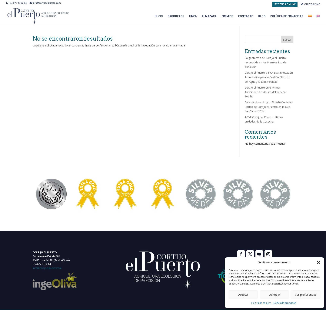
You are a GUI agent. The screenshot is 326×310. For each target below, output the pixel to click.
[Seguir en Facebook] (241, 254)
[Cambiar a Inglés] (318, 20)
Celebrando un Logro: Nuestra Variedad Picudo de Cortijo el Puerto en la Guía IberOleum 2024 (269, 106)
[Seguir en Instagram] (268, 254)
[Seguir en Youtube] (259, 254)
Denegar (274, 294)
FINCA (193, 16)
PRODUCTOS (176, 16)
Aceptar (243, 294)
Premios (227, 16)
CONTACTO (245, 16)
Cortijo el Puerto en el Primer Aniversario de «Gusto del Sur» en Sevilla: (265, 92)
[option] (51, 194)
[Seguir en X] (250, 254)
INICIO (159, 16)
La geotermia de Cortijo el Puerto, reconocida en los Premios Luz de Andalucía (266, 62)
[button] (318, 262)
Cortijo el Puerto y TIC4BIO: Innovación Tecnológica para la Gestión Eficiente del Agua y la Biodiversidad (269, 77)
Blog (261, 16)
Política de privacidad (284, 303)
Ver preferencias (306, 294)
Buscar (287, 39)
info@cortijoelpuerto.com (47, 268)
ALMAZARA (209, 16)
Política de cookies (261, 303)
